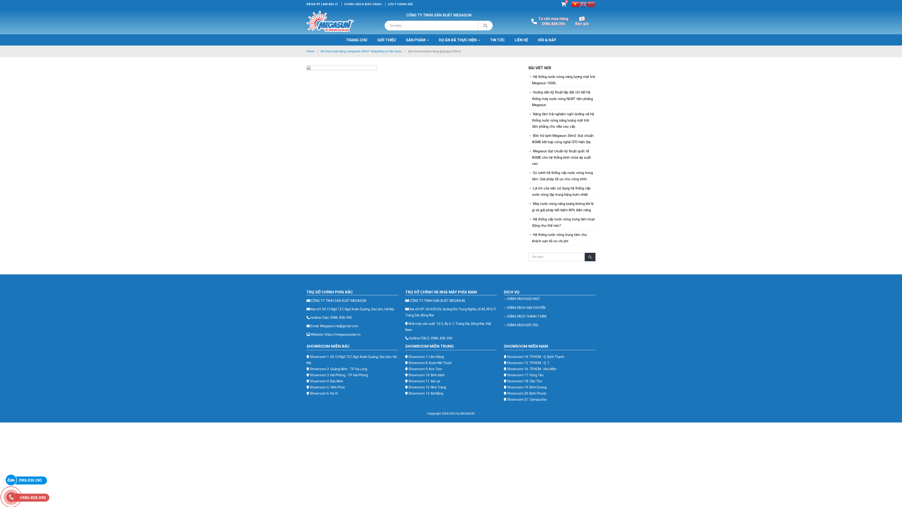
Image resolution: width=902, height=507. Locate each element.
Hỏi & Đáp (547, 40)
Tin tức (497, 40)
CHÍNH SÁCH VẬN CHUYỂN (526, 308)
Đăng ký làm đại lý (322, 4)
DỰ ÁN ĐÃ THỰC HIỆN (458, 40)
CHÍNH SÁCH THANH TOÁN (526, 316)
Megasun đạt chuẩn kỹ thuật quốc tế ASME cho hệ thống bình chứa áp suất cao (561, 157)
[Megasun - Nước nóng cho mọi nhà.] (330, 21)
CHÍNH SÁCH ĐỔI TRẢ (522, 325)
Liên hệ (521, 40)
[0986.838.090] (11, 480)
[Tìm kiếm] (485, 25)
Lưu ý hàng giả (400, 4)
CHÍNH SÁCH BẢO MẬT (523, 299)
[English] (583, 4)
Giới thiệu (386, 40)
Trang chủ (356, 40)
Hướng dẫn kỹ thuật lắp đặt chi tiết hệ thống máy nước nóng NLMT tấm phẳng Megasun (562, 98)
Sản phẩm (415, 40)
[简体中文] (591, 4)
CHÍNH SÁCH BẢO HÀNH (363, 4)
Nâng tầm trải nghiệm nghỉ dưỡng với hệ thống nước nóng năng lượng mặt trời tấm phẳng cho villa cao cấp (563, 120)
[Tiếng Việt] (575, 4)
